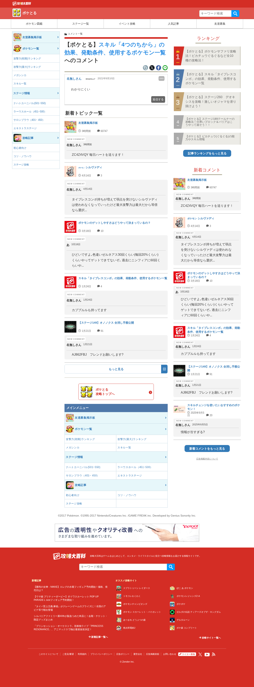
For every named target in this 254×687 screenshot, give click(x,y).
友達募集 (219, 23)
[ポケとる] (22, 4)
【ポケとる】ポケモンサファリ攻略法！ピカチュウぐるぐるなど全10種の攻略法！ (210, 56)
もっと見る (116, 369)
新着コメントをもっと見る (207, 448)
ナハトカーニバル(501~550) (29, 103)
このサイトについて (48, 654)
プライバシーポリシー (101, 654)
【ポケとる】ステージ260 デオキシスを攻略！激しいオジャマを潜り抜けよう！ (210, 101)
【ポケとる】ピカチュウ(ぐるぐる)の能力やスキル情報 (210, 138)
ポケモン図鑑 (34, 23)
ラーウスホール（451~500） (30, 111)
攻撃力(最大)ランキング (27, 66)
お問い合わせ (169, 654)
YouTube (207, 655)
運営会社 (137, 654)
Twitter (200, 654)
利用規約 (82, 654)
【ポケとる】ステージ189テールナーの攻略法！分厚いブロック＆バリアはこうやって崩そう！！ (210, 122)
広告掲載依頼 (152, 654)
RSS (214, 654)
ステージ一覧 (80, 23)
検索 (235, 13)
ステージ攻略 (21, 164)
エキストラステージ (25, 128)
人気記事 (173, 23)
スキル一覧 (19, 83)
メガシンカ (19, 75)
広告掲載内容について (207, 459)
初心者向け (19, 147)
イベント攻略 (127, 23)
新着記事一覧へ (99, 637)
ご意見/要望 (68, 654)
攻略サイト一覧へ (211, 637)
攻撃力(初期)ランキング (27, 58)
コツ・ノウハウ (22, 156)
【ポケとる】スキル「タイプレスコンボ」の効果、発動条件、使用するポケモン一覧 (210, 79)
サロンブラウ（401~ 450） (29, 119)
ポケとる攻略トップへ (105, 392)
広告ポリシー (122, 654)
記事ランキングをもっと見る (207, 153)
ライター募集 (188, 654)
